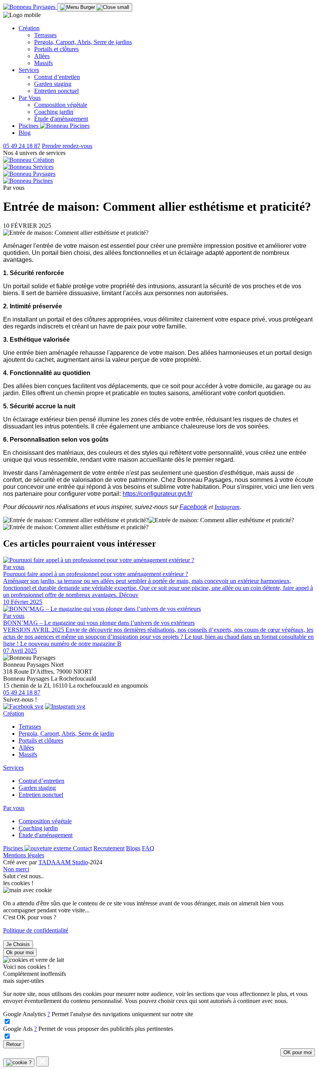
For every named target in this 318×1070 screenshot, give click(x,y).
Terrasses (45, 35)
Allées (42, 56)
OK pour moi (297, 1052)
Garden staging (52, 84)
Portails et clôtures (56, 49)
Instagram (227, 507)
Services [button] (29, 70)
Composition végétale (60, 104)
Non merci (16, 869)
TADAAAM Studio (63, 862)
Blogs (133, 848)
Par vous (13, 808)
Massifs (43, 63)
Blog (25, 132)
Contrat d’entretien (57, 77)
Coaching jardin (53, 111)
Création (13, 713)
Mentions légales (23, 855)
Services (13, 767)
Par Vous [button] (30, 98)
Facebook (193, 507)
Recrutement (108, 848)
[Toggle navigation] (94, 7)
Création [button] (29, 28)
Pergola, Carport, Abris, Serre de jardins (83, 42)
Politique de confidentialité (35, 930)
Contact (82, 848)
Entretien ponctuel (56, 91)
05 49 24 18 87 (21, 146)
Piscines (29, 125)
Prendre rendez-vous (67, 146)
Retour (13, 1044)
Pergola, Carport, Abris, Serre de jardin (66, 733)
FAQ (148, 848)
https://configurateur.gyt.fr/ (157, 493)
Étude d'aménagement (61, 118)
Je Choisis (18, 944)
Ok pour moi (20, 952)
